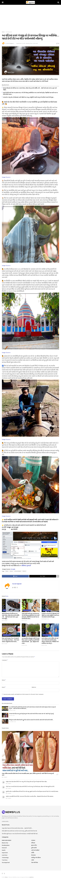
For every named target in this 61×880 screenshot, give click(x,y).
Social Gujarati (10, 43)
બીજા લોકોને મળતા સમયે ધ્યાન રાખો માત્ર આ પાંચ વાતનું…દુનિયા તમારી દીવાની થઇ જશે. (19, 831)
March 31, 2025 (12, 710)
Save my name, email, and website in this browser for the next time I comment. (23, 694)
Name (4, 680)
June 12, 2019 (12, 715)
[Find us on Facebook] (2, 873)
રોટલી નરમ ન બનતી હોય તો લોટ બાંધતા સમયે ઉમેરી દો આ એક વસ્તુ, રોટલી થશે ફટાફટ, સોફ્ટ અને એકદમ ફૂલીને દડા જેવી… (30, 786)
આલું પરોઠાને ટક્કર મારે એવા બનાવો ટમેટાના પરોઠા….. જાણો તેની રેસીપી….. (17, 828)
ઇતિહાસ (33, 843)
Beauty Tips (5, 843)
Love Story (4, 855)
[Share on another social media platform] (58, 576)
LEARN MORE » (5, 821)
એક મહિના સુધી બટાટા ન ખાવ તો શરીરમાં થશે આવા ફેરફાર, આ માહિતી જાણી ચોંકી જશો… (20, 833)
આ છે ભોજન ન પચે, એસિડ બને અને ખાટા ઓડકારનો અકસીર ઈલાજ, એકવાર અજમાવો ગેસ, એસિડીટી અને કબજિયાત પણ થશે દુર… (50, 640)
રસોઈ (32, 860)
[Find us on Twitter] (4, 873)
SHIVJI (24, 571)
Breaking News (6, 845)
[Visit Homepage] (30, 2)
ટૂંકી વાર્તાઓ (34, 847)
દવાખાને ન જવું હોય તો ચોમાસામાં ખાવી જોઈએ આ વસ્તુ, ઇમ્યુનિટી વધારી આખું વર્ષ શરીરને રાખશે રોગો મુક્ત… (28, 97)
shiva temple (17, 571)
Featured (4, 847)
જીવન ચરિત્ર (34, 845)
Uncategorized (9, 32)
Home (3, 32)
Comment (5, 660)
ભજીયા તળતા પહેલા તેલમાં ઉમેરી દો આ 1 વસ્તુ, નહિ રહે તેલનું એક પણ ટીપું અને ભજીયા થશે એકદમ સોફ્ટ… (26, 781)
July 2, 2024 (24, 620)
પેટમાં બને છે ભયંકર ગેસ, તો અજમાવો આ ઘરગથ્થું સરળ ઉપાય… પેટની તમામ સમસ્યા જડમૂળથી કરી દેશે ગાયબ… (10, 639)
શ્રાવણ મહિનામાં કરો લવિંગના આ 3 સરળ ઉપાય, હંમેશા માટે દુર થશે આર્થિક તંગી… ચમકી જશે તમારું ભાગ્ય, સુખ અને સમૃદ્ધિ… (30, 89)
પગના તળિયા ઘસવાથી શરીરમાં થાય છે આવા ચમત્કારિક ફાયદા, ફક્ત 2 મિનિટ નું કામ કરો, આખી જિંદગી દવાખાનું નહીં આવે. (28, 774)
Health (3, 850)
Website (34, 687)
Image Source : (6, 177)
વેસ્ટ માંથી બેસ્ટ (34, 862)
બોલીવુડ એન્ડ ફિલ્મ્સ (36, 857)
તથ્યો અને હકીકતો (35, 850)
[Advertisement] (30, 17)
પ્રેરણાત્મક (33, 855)
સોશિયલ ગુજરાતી (26, 565)
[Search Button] (58, 2)
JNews (6, 877)
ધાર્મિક (4, 610)
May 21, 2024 (44, 645)
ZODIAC (33, 840)
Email (4, 687)
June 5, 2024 (24, 645)
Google (13, 569)
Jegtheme (31, 877)
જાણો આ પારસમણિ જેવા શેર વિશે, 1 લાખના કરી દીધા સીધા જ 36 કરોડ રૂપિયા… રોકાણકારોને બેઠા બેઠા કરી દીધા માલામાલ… (30, 796)
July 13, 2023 (5, 643)
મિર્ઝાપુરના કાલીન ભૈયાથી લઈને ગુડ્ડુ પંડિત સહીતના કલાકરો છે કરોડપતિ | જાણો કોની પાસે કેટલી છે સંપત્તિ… (31, 720)
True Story (4, 860)
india (7, 571)
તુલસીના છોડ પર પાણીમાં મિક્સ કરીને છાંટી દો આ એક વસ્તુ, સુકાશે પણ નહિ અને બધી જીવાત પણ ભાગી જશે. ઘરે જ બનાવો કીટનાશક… (32, 791)
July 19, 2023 (5, 620)
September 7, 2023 (45, 619)
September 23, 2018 (20, 43)
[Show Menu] (2, 2)
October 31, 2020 (13, 721)
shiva (11, 571)
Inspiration (5, 852)
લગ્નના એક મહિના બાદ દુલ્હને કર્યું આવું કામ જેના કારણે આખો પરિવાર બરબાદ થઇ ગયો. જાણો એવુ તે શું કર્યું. (31, 713)
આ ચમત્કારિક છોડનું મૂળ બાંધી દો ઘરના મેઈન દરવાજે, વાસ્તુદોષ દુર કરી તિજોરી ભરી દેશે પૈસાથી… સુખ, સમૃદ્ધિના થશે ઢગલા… (30, 640)
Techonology (5, 857)
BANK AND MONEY (6, 840)
